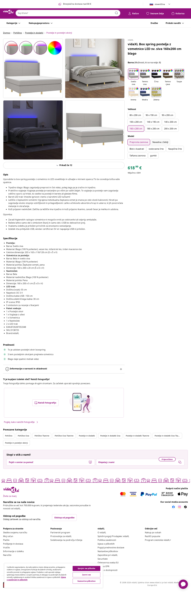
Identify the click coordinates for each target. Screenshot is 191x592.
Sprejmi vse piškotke (86, 568)
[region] (53, 575)
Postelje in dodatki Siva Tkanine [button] (168, 435)
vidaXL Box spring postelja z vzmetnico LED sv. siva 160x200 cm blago (154, 48)
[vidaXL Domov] (8, 12)
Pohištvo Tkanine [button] (42, 435)
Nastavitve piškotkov (108, 551)
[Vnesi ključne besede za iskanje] (116, 13)
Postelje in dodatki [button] (87, 435)
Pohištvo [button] (8, 435)
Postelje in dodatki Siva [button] (110, 435)
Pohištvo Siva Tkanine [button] (64, 435)
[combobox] (68, 13)
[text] (135, 168)
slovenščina (160, 4)
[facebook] (173, 507)
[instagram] (179, 507)
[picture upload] (81, 402)
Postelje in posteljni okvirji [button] (16, 443)
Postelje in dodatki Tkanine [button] (137, 435)
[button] (74, 4)
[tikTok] (185, 507)
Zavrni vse (86, 575)
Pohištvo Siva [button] (23, 435)
